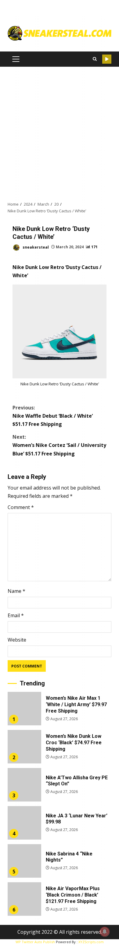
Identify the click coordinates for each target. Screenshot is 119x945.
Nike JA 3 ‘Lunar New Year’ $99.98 (24, 823)
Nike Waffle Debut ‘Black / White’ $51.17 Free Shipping (53, 415)
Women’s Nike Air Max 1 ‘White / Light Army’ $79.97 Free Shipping (24, 708)
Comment (21, 507)
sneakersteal (35, 247)
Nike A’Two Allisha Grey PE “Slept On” (24, 785)
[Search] (94, 59)
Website (17, 639)
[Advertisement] (59, 133)
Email (16, 615)
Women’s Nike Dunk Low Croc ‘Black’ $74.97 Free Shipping (24, 746)
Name (16, 591)
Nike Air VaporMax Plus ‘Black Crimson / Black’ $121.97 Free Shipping (24, 899)
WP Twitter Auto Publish (35, 942)
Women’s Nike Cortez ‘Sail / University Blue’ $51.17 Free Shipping (59, 445)
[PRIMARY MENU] (16, 59)
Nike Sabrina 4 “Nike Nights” (24, 861)
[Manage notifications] (105, 931)
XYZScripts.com (91, 942)
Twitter (106, 59)
